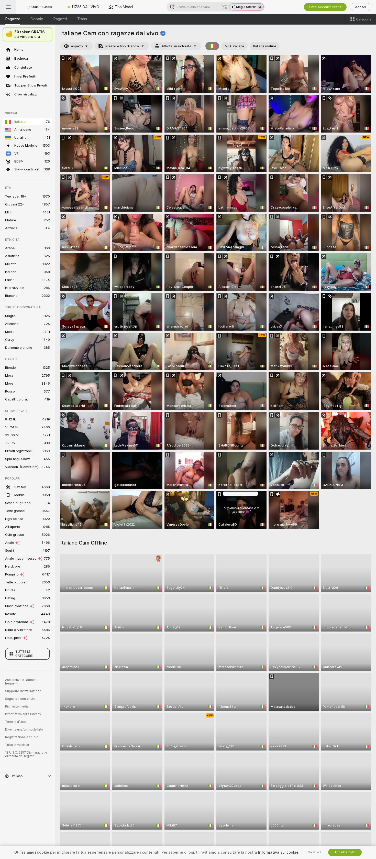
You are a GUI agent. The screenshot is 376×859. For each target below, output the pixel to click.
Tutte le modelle (17, 745)
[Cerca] (224, 6)
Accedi (360, 7)
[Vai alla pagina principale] (39, 7)
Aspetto (77, 46)
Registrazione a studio (21, 737)
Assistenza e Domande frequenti (22, 681)
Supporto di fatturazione (23, 691)
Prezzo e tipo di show (122, 46)
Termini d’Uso (15, 722)
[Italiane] (212, 46)
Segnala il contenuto (20, 699)
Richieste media (17, 706)
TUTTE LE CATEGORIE (24, 654)
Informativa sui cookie (278, 852)
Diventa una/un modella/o (24, 729)
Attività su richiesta (176, 46)
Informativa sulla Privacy (23, 714)
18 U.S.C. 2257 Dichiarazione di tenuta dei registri (26, 754)
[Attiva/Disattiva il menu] (8, 7)
